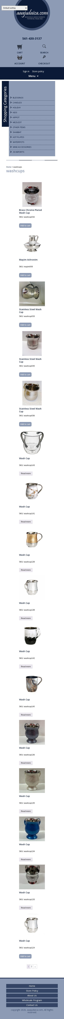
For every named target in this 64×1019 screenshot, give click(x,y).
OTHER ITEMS (19, 127)
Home (8, 167)
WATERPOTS (18, 142)
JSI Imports (18, 152)
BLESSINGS (18, 98)
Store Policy (32, 991)
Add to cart (25, 225)
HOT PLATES (18, 137)
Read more (26, 473)
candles (17, 103)
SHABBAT (17, 132)
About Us (32, 995)
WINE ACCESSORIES (22, 147)
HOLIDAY (17, 108)
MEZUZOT (17, 122)
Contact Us (32, 1005)
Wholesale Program (32, 1000)
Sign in (26, 71)
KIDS (15, 113)
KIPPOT (16, 117)
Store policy (38, 71)
